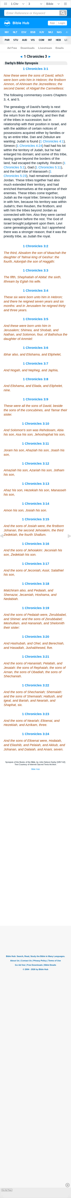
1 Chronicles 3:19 (35, 608)
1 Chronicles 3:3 (35, 270)
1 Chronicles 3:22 (35, 685)
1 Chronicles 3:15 (35, 519)
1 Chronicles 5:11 (48, 167)
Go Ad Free (7, 1190)
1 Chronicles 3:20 (35, 636)
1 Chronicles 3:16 (35, 544)
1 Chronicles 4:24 (29, 146)
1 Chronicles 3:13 (35, 483)
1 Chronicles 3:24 (35, 734)
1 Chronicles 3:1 (35, 69)
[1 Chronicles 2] (4, 544)
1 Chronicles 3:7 (35, 363)
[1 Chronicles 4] (66, 544)
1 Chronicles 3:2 (35, 246)
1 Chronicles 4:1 (52, 141)
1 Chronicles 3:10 (35, 423)
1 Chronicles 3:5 (35, 319)
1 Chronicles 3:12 (35, 463)
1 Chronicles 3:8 (35, 379)
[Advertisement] (35, 903)
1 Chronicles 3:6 (35, 348)
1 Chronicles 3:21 (35, 656)
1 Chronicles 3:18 (35, 583)
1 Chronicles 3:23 (35, 714)
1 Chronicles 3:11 (35, 443)
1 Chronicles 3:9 (35, 399)
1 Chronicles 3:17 (35, 564)
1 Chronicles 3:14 (35, 503)
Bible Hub (35, 769)
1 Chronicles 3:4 (35, 290)
